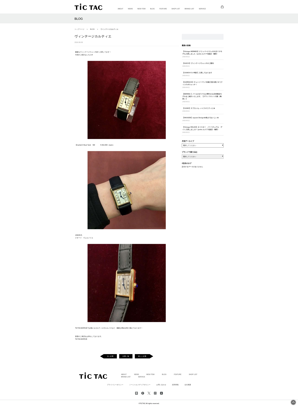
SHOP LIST (175, 9)
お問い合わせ (161, 385)
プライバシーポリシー (115, 385)
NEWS (130, 9)
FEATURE (163, 9)
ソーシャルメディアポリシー (139, 385)
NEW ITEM (141, 9)
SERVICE (202, 9)
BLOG (152, 9)
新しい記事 (142, 356)
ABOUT (120, 9)
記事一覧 (126, 356)
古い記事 (110, 356)
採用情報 (175, 385)
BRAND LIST (189, 9)
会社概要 (188, 385)
